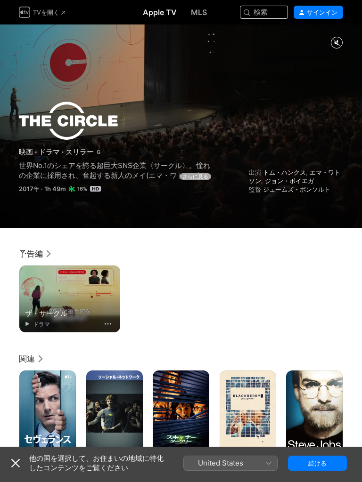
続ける (317, 463)
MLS (199, 12)
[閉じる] (15, 463)
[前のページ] (9, 413)
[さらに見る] (108, 323)
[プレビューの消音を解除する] (336, 43)
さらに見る (195, 176)
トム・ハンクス (284, 172)
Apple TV (160, 12)
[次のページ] (352, 413)
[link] (35, 254)
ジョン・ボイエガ (289, 181)
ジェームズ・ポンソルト (296, 189)
